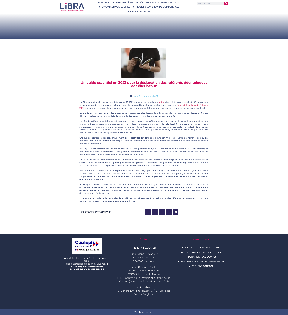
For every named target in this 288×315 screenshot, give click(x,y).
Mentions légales (144, 312)
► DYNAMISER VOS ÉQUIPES (114, 6)
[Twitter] (208, 9)
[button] (148, 212)
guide (161, 102)
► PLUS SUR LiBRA (123, 2)
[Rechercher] (226, 3)
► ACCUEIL (104, 2)
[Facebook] (222, 9)
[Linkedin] (201, 9)
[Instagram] (215, 9)
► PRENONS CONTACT (139, 11)
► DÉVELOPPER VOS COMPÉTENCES (156, 2)
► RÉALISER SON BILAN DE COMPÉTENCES (156, 6)
